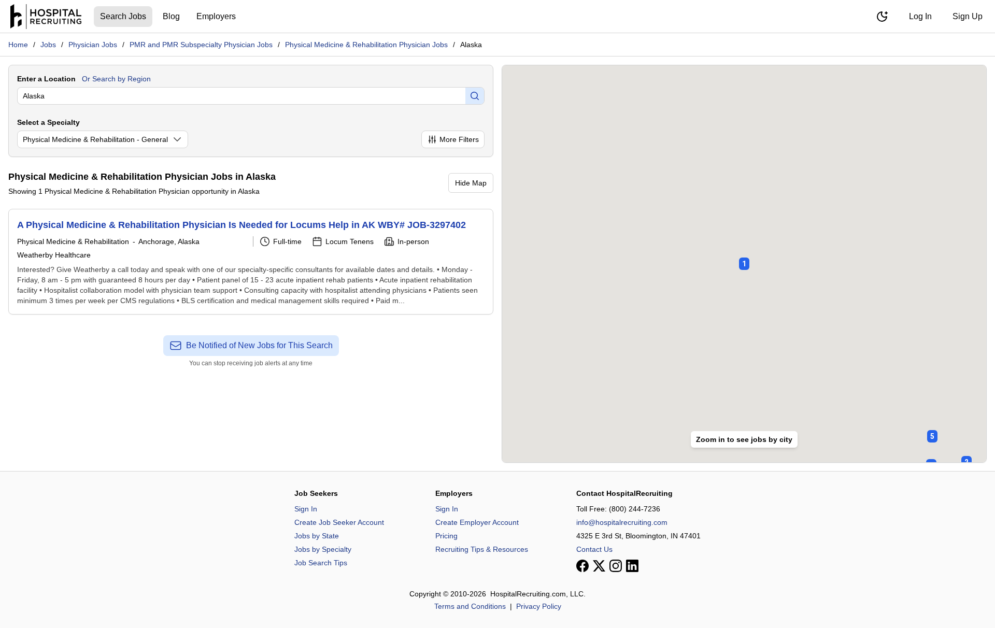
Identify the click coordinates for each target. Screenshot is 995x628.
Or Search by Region (116, 79)
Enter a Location (46, 79)
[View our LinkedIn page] (632, 566)
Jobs (48, 44)
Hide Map (471, 183)
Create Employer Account (477, 522)
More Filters (459, 139)
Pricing (446, 536)
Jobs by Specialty (322, 549)
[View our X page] (599, 566)
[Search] (474, 96)
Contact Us (594, 549)
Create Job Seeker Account (339, 522)
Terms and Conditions (470, 606)
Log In (920, 16)
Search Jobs (123, 16)
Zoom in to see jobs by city (744, 439)
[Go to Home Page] (45, 16)
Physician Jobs (92, 44)
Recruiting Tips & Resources (481, 549)
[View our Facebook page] (582, 566)
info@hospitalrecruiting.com (621, 522)
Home (18, 44)
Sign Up (968, 16)
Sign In (305, 509)
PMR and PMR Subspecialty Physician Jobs (201, 44)
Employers (216, 16)
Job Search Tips (320, 563)
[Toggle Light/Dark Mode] (882, 16)
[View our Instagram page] (615, 566)
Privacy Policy (538, 606)
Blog (171, 16)
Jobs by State (316, 536)
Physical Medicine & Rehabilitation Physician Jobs (366, 44)
